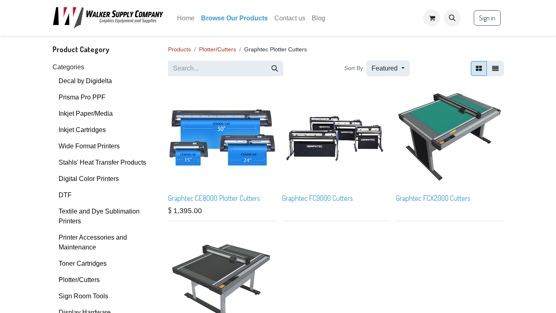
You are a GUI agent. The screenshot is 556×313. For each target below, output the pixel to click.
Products (179, 49)
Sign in (487, 18)
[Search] (274, 68)
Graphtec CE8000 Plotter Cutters (214, 198)
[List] (495, 68)
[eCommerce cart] (431, 17)
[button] (452, 17)
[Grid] (479, 68)
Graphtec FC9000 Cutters (317, 198)
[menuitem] (186, 18)
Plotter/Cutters (217, 49)
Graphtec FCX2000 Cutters (433, 198)
